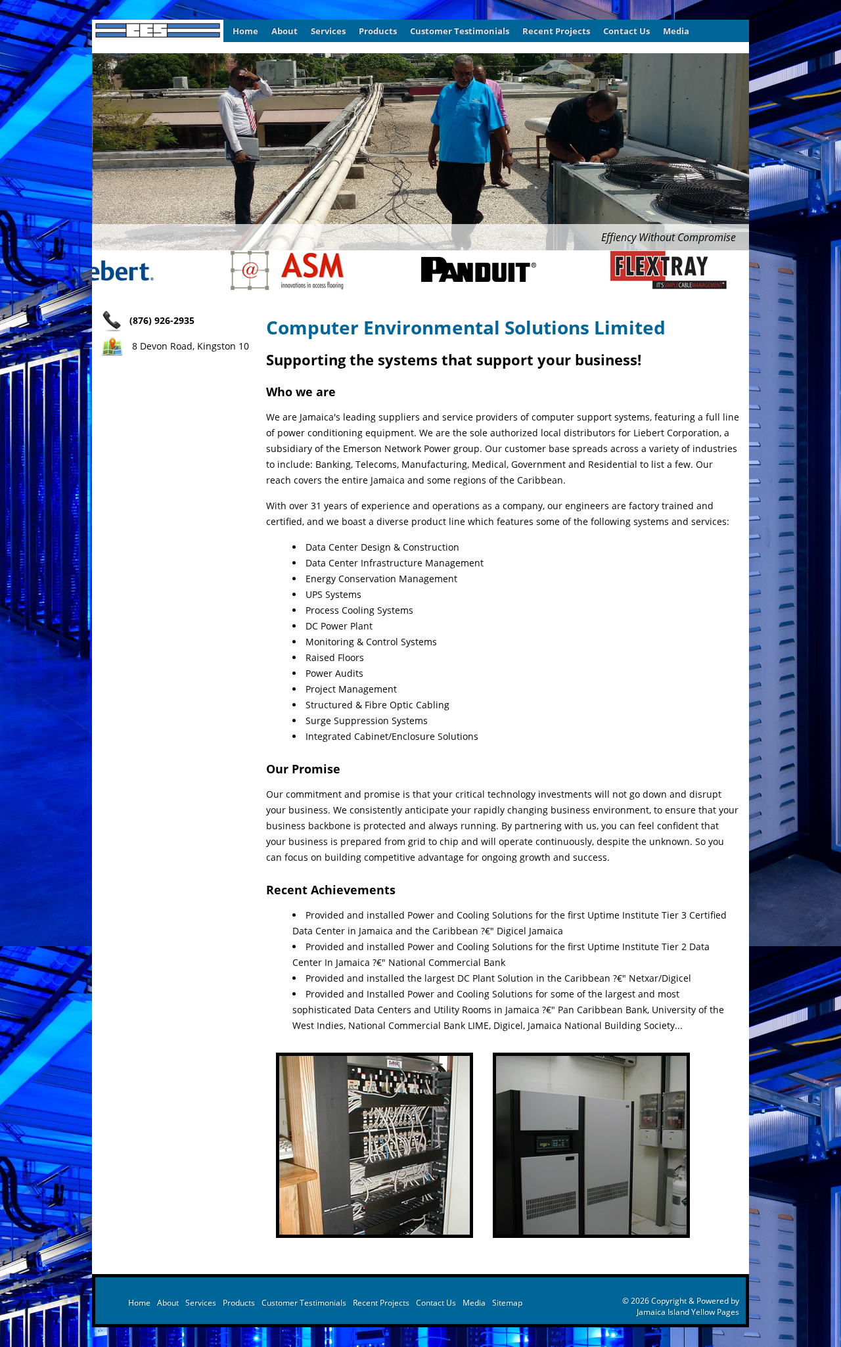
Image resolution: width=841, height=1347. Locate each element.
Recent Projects (556, 31)
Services (328, 31)
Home (245, 31)
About (284, 31)
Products (378, 31)
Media (676, 31)
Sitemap (507, 1302)
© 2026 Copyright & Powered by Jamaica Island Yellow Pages (680, 1306)
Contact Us (626, 31)
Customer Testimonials (459, 31)
